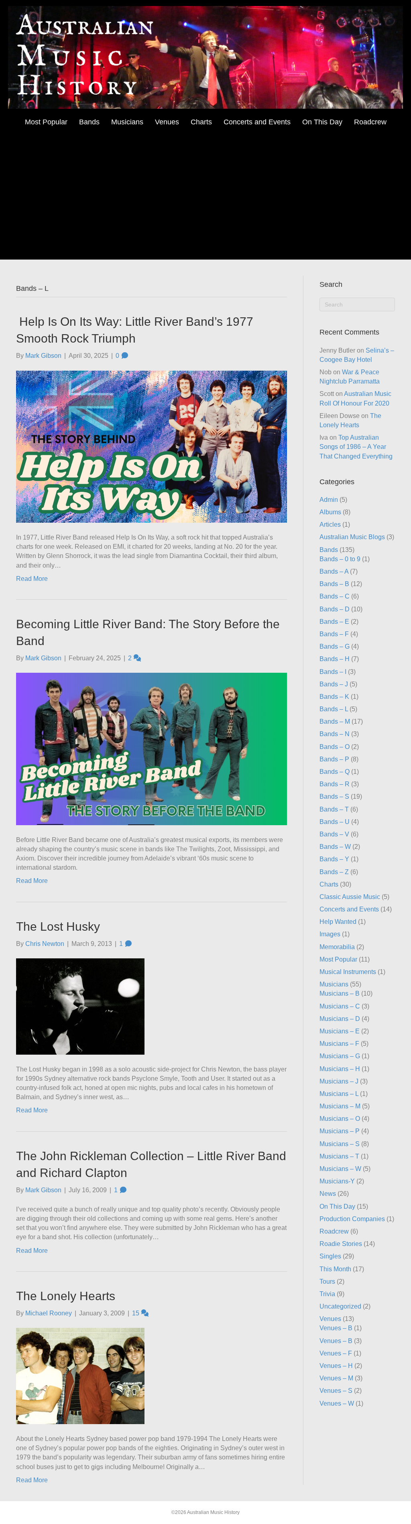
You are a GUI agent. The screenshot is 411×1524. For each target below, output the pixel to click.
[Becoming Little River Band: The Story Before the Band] (151, 748)
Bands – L (333, 709)
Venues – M (336, 1378)
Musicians (127, 122)
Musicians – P (339, 1131)
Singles (330, 1256)
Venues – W (336, 1403)
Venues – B (335, 1328)
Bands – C (334, 596)
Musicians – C (339, 1006)
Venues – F (335, 1353)
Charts (201, 122)
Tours (327, 1281)
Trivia (327, 1294)
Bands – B (334, 583)
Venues (167, 122)
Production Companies (352, 1219)
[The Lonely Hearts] (80, 1375)
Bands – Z (334, 872)
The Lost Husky (58, 926)
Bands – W (335, 846)
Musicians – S (339, 1143)
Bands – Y (334, 859)
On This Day (322, 122)
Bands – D (334, 609)
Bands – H (334, 658)
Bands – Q (334, 771)
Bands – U (334, 821)
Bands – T (334, 809)
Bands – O (334, 746)
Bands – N (334, 734)
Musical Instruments (347, 971)
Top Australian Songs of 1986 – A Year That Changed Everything (356, 446)
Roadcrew (370, 122)
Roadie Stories (340, 1243)
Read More (32, 578)
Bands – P (334, 759)
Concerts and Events (257, 122)
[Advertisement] (205, 191)
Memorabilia (337, 947)
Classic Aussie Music (349, 896)
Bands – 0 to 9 (339, 559)
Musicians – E (339, 1031)
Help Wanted (337, 921)
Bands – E (334, 621)
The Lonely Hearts (65, 1296)
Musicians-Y (337, 1181)
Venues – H (336, 1365)
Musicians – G (339, 1056)
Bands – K (334, 696)
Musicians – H (339, 1068)
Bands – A (333, 571)
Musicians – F (339, 1043)
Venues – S (335, 1390)
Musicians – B (339, 993)
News (327, 1193)
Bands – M (334, 721)
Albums (330, 512)
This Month (335, 1269)
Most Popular (46, 122)
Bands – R (334, 784)
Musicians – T (339, 1156)
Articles (330, 524)
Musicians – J (338, 1081)
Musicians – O (339, 1118)
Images (329, 934)
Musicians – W (340, 1168)
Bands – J (333, 684)
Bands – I (332, 671)
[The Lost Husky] (80, 1005)
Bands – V (334, 834)
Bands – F (334, 634)
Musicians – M (339, 1106)
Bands (89, 122)
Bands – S (334, 796)
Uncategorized (340, 1306)
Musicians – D (339, 1018)
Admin (328, 499)
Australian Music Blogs (352, 537)
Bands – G (334, 646)
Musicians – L (338, 1093)
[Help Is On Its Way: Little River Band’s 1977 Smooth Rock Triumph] (151, 446)
